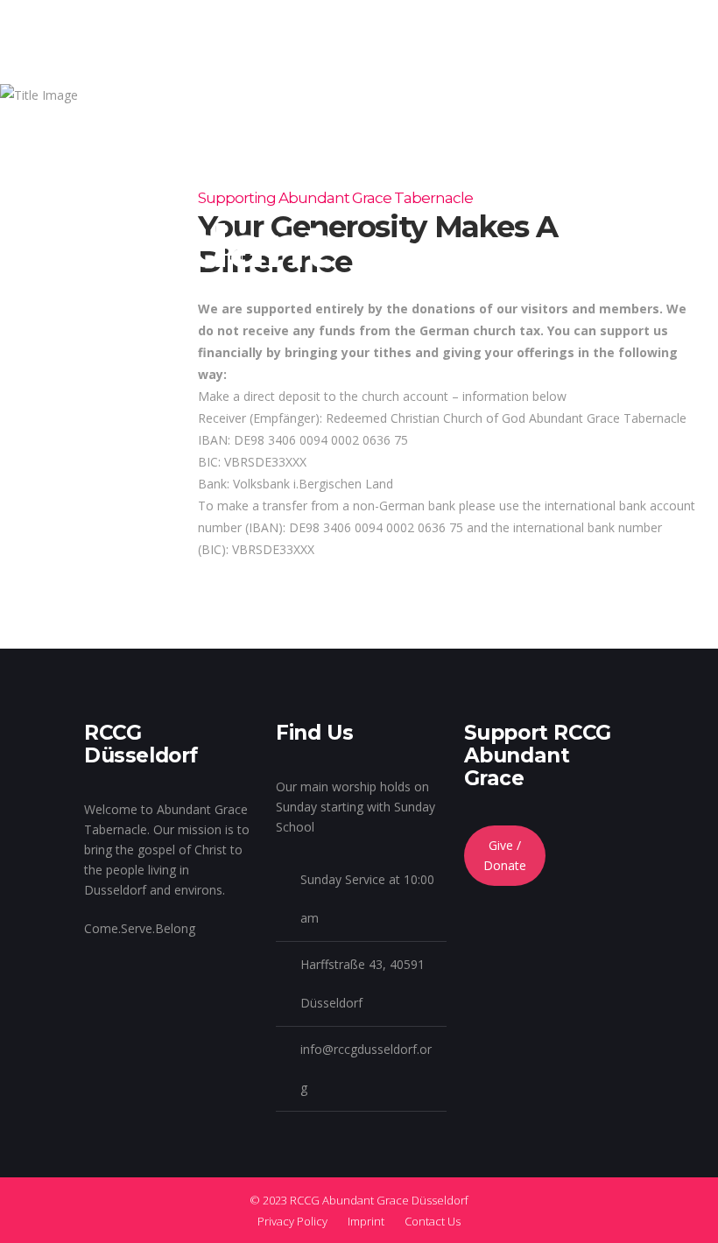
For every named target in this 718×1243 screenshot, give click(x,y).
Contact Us (433, 1221)
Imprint (366, 1221)
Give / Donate (504, 855)
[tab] (447, 472)
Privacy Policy (292, 1221)
